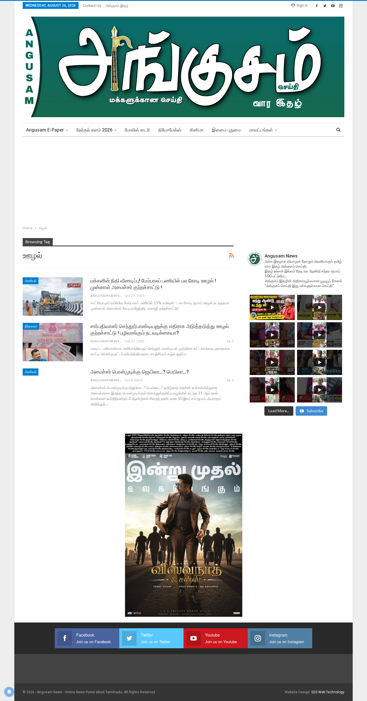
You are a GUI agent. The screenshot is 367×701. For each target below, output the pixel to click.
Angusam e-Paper (45, 130)
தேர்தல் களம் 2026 (94, 130)
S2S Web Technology (327, 692)
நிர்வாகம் (31, 326)
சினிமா (197, 130)
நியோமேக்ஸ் (169, 130)
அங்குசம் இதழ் (117, 5)
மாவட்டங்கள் (261, 130)
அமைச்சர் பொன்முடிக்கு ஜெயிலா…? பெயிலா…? (139, 372)
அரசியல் (30, 281)
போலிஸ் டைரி (137, 130)
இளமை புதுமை (226, 130)
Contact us (92, 5)
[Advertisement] (183, 180)
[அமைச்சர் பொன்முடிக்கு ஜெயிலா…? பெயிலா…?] (53, 387)
